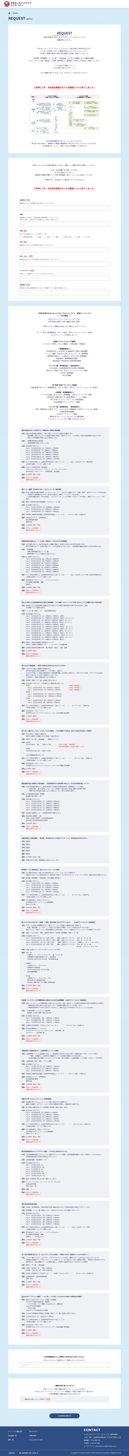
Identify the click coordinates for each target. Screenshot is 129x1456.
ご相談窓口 (11, 1453)
